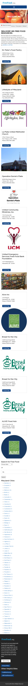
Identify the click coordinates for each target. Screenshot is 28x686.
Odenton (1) (7, 562)
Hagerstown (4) (8, 534)
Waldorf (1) (7, 621)
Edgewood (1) (7, 520)
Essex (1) (6, 525)
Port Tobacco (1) (8, 574)
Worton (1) (7, 632)
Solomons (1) (7, 602)
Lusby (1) (6, 551)
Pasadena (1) (7, 569)
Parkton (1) (7, 565)
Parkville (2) (7, 567)
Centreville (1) (7, 497)
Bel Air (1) (6, 492)
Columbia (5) (7, 504)
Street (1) (6, 604)
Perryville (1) (7, 572)
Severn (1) (6, 593)
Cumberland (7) (8, 509)
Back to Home (7, 25)
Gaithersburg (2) (8, 530)
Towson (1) (7, 616)
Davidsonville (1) (8, 511)
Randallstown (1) (8, 576)
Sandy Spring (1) (8, 590)
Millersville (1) (7, 555)
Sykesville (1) (7, 609)
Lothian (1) (7, 548)
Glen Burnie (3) (8, 532)
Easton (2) (6, 518)
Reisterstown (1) (8, 579)
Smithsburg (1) (8, 600)
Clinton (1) (6, 502)
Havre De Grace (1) (9, 539)
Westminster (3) (8, 625)
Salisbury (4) (7, 588)
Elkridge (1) (7, 523)
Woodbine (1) (7, 630)
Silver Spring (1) (8, 597)
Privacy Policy (5, 665)
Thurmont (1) (7, 611)
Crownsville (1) (8, 506)
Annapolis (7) (7, 485)
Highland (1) (7, 541)
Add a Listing (6, 660)
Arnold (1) (6, 487)
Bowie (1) (6, 494)
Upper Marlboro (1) (9, 618)
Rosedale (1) (7, 586)
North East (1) (7, 560)
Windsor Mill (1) (8, 628)
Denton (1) (7, 513)
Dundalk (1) (7, 516)
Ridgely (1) (7, 581)
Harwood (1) (7, 537)
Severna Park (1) (8, 595)
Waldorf (24, 26)
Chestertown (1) (8, 499)
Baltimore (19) (7, 490)
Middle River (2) (8, 553)
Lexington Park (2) (8, 546)
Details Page (6, 61)
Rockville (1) (7, 583)
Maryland (18, 26)
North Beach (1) (8, 558)
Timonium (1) (7, 614)
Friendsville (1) (8, 527)
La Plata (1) (7, 544)
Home (12, 26)
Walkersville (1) (8, 623)
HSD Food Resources (7, 675)
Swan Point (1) (8, 607)
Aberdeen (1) (7, 483)
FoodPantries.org (6, 672)
